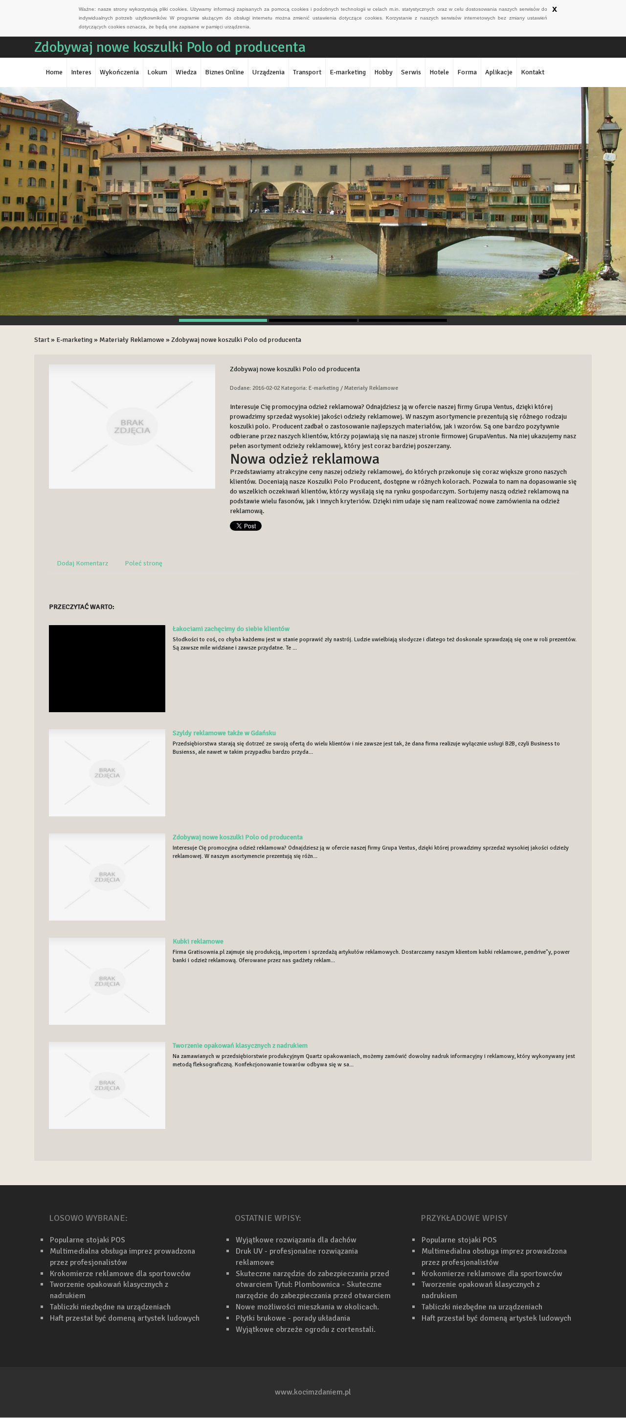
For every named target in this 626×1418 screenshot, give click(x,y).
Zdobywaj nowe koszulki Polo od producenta (236, 340)
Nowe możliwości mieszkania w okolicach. (307, 1307)
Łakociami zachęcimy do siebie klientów (231, 629)
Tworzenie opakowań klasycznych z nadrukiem (240, 1045)
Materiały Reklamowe (131, 340)
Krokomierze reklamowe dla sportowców (120, 1274)
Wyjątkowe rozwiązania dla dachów (296, 1240)
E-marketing (74, 340)
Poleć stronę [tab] (143, 563)
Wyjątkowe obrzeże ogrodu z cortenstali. (306, 1329)
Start (41, 340)
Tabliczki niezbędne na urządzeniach (110, 1307)
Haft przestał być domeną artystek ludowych (125, 1318)
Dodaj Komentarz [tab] (82, 563)
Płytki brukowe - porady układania (293, 1318)
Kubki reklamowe (198, 941)
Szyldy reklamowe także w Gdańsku (224, 733)
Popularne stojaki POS (87, 1240)
